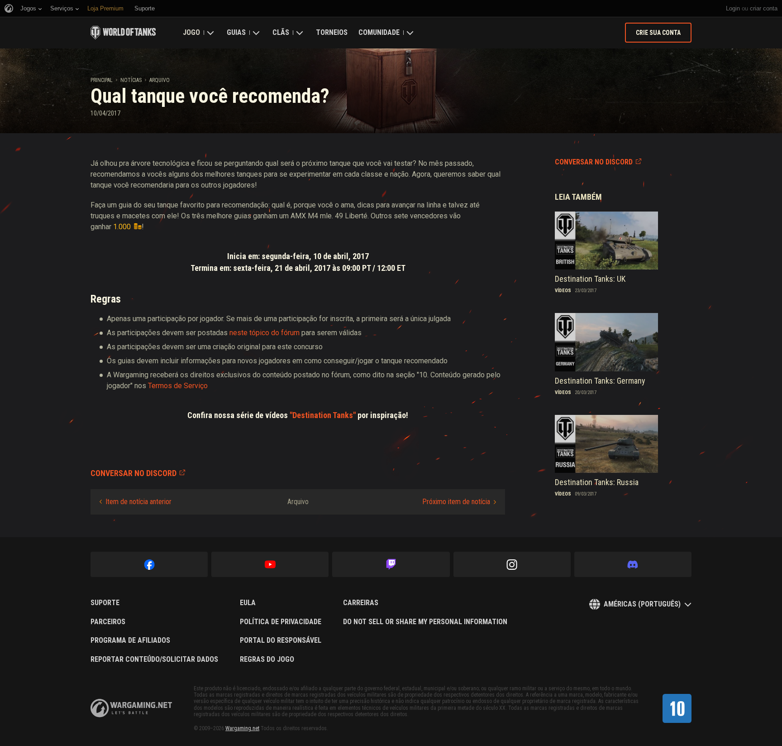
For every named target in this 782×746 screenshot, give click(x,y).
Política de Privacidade (280, 622)
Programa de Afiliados (130, 640)
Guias (236, 32)
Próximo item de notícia (456, 501)
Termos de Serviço (178, 385)
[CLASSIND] (677, 708)
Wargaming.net (242, 728)
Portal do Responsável (280, 640)
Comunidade (379, 32)
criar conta (763, 8)
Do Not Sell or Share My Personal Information (425, 622)
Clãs (280, 32)
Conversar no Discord (594, 162)
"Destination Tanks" (324, 415)
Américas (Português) (642, 604)
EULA (248, 603)
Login (733, 8)
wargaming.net (131, 708)
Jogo (191, 32)
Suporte (105, 603)
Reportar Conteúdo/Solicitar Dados (154, 659)
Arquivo (159, 80)
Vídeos (563, 291)
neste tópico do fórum (264, 332)
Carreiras (360, 603)
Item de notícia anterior (138, 501)
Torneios (332, 32)
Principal (102, 80)
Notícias (131, 80)
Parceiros (108, 622)
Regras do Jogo (267, 659)
